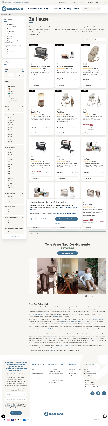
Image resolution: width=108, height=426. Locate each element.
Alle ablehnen (55, 224)
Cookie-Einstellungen (42, 219)
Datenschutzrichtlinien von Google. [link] (64, 214)
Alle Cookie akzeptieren (66, 219)
